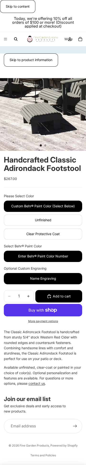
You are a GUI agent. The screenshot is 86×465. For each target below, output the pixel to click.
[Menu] (5, 39)
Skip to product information (31, 60)
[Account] (69, 39)
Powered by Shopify (64, 445)
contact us (36, 383)
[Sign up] (75, 426)
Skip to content (18, 6)
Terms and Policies (43, 455)
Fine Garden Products (34, 445)
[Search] (16, 39)
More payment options (43, 321)
